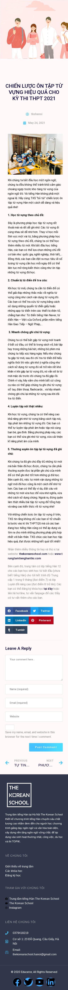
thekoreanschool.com (33, 554)
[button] (18, 611)
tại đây (48, 588)
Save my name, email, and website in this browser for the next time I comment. (30, 734)
